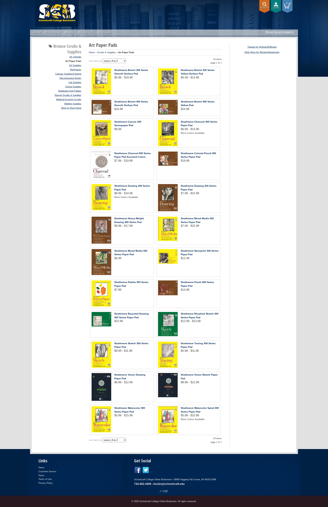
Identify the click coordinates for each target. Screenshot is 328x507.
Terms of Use (45, 479)
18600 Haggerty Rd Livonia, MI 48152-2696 (194, 479)
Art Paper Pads (73, 61)
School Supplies (73, 87)
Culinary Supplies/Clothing (68, 74)
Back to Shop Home (71, 108)
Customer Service (47, 471)
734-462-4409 (142, 483)
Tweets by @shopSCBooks (262, 47)
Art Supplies (75, 65)
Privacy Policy (45, 483)
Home (37, 32)
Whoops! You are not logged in (279, 32)
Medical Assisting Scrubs (68, 99)
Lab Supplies (75, 82)
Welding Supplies (72, 104)
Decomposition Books (70, 78)
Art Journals (75, 57)
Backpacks (75, 70)
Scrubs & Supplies (106, 52)
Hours (41, 475)
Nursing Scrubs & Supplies (68, 95)
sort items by (95, 61)
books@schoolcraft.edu (169, 483)
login (276, 8)
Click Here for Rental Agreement (261, 52)
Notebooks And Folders (69, 91)
